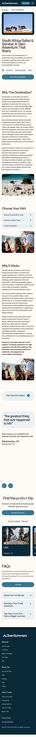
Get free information (18, 77)
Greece (4, 679)
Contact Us (5, 700)
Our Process (6, 646)
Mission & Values (7, 653)
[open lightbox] (18, 23)
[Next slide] (10, 485)
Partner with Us (6, 704)
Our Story (5, 650)
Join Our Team (6, 708)
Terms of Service (7, 722)
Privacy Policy (6, 718)
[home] (10, 3)
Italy (3, 682)
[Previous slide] (4, 485)
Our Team (5, 657)
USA (3, 675)
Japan (4, 686)
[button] (32, 3)
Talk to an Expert (7, 697)
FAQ (3, 661)
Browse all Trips (7, 671)
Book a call (5, 711)
